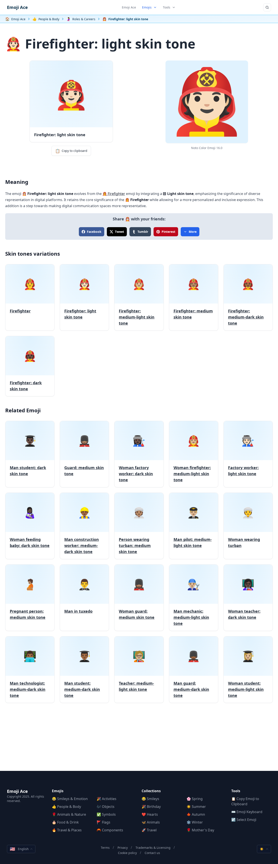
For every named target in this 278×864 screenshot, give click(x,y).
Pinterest (168, 232)
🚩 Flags (103, 822)
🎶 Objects (105, 806)
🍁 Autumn (196, 814)
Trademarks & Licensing (153, 848)
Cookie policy (127, 853)
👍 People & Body (66, 806)
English (19, 849)
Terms (105, 848)
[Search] (267, 7)
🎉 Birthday (151, 806)
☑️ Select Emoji (243, 819)
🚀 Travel (149, 830)
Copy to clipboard (71, 150)
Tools (166, 7)
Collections (151, 791)
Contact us (152, 853)
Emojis (147, 7)
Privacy (122, 848)
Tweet (119, 232)
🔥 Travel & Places (67, 830)
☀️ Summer (196, 806)
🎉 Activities (106, 798)
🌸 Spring (195, 798)
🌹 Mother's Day (200, 830)
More (193, 232)
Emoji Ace (17, 7)
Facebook (94, 232)
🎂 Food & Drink (65, 822)
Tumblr (142, 232)
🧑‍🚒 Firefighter (114, 193)
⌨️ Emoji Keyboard (246, 811)
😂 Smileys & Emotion (70, 798)
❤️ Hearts (150, 814)
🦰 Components (110, 830)
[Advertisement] (139, 740)
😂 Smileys (150, 798)
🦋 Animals (151, 822)
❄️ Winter (195, 822)
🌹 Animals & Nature (69, 814)
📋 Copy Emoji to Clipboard (245, 801)
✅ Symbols (106, 814)
